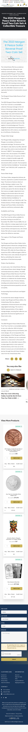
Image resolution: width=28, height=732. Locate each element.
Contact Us (3, 675)
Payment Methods (19, 680)
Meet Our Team (18, 676)
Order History (4, 678)
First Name (4, 609)
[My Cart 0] (23, 5)
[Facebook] (11, 358)
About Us (17, 675)
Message (3, 630)
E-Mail (3, 623)
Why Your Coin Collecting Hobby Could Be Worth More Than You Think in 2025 (11, 396)
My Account (4, 676)
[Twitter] (16, 358)
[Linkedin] (20, 358)
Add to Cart (16, 458)
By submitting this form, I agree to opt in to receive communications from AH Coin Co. (16, 646)
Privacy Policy (4, 680)
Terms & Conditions (5, 682)
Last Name (4, 616)
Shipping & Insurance (19, 682)
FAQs (16, 678)
